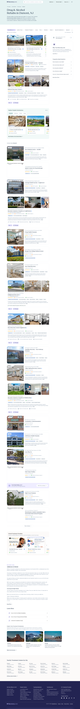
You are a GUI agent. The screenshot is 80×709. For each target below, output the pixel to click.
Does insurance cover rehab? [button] (58, 61)
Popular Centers (23, 687)
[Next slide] (46, 46)
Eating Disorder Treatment (38, 689)
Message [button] (16, 102)
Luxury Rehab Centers (24, 689)
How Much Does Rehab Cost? (52, 694)
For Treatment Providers (66, 687)
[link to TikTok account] (69, 698)
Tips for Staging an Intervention (53, 693)
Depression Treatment (37, 690)
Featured (10, 113)
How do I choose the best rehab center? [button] (61, 74)
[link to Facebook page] (74, 698)
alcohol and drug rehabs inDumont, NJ (14, 17)
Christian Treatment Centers (38, 699)
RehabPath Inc (54, 703)
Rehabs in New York (10, 692)
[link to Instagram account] (71, 698)
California (16, 113)
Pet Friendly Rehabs (23, 697)
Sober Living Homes (23, 693)
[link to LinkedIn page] (64, 698)
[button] (15, 32)
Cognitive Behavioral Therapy (25, 692)
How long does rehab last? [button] (58, 68)
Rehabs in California (10, 690)
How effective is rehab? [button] (57, 71)
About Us (63, 692)
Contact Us (63, 693)
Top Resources (50, 687)
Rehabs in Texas (10, 693)
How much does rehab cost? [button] (58, 65)
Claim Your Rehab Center (65, 689)
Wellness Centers (23, 696)
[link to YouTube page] (66, 698)
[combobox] (33, 2)
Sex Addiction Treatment (38, 697)
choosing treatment (24, 574)
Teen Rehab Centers (37, 693)
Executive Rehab (36, 692)
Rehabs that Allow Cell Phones (25, 699)
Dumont (15, 143)
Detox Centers (22, 690)
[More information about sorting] (72, 32)
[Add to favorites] (22, 61)
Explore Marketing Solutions (66, 690)
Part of (14, 212)
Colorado (28, 643)
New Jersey (19, 6)
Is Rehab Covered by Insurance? (52, 692)
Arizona (9, 643)
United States (14, 6)
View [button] (9, 102)
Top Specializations (37, 687)
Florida (20, 113)
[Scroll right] (72, 30)
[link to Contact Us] (61, 698)
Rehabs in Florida (10, 689)
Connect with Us (64, 696)
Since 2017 (67, 49)
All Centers (8, 6)
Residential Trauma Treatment (38, 696)
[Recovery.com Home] (12, 2)
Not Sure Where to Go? (12, 687)
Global (25, 113)
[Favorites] (72, 2)
